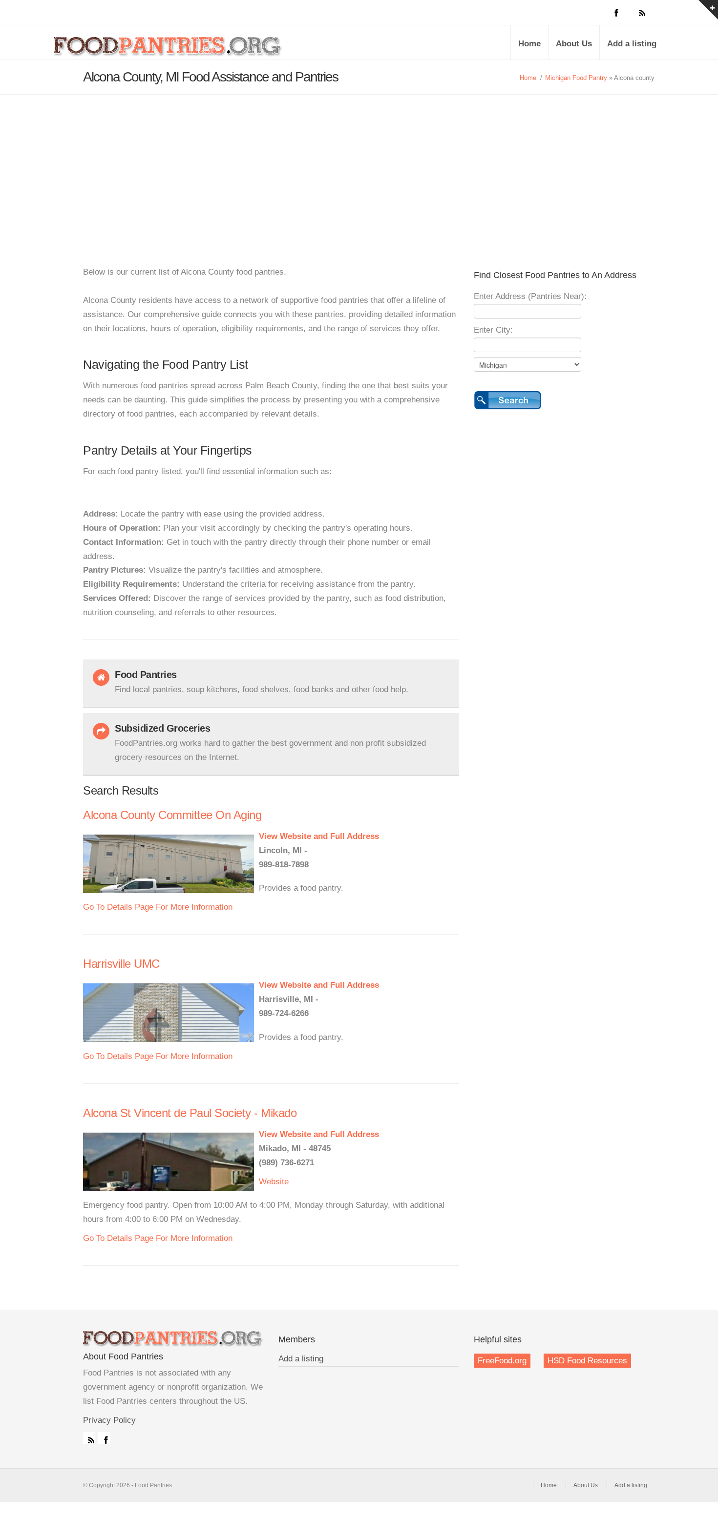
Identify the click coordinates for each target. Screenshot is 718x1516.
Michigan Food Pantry (576, 77)
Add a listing (631, 43)
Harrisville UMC (121, 963)
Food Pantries (168, 49)
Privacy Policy (109, 1420)
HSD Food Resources (587, 1360)
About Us (574, 43)
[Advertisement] (359, 168)
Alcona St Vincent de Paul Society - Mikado (189, 1112)
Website (274, 1181)
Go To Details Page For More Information (157, 907)
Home (529, 43)
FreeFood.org (502, 1360)
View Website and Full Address (319, 836)
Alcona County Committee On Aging (172, 814)
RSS (89, 1438)
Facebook (104, 1438)
